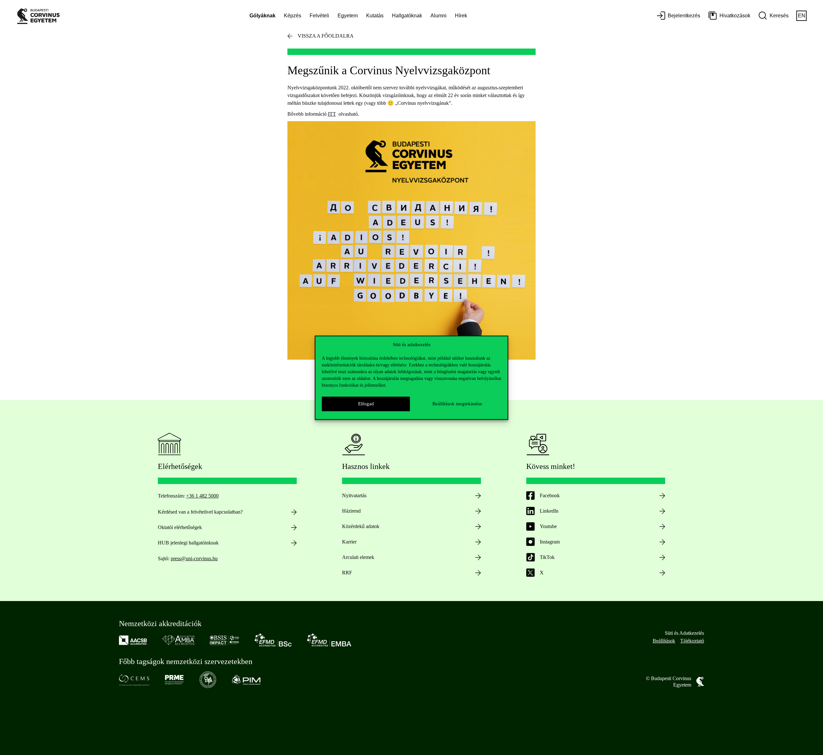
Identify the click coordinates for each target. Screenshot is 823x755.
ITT (332, 114)
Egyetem (348, 15)
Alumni (438, 15)
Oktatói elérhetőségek (180, 527)
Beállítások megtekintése (457, 403)
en (801, 15)
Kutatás (375, 15)
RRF (347, 572)
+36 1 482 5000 (202, 496)
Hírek (461, 15)
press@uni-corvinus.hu (194, 558)
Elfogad (366, 403)
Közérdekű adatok (360, 526)
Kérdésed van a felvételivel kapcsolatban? (200, 512)
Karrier (349, 541)
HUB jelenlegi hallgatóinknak (188, 542)
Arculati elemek (358, 557)
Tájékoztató (692, 640)
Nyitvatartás (354, 495)
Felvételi (319, 15)
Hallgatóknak (407, 15)
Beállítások (664, 640)
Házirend (351, 511)
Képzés (292, 15)
